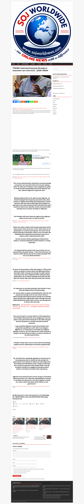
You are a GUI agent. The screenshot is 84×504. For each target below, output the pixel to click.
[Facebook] (15, 102)
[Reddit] (23, 102)
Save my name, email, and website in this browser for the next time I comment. (29, 469)
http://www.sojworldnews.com (24, 280)
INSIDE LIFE (55, 108)
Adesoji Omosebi (22, 73)
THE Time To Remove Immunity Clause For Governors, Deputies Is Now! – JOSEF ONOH (45, 426)
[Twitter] (19, 102)
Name (14, 459)
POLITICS (45, 64)
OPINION (39, 64)
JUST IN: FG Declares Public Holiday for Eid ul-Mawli (51, 497)
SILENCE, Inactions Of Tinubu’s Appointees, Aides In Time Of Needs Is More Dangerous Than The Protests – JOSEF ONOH (31, 427)
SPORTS (54, 110)
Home (13, 64)
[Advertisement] (32, 123)
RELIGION (54, 112)
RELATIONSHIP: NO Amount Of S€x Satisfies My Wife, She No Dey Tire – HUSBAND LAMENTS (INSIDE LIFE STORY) (31, 306)
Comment (14, 450)
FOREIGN (54, 113)
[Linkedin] (27, 102)
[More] (36, 102)
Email (14, 462)
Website (14, 465)
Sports (50, 64)
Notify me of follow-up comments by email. (22, 470)
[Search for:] (62, 69)
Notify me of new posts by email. (20, 472)
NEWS (18, 64)
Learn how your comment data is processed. (36, 478)
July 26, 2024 (16, 73)
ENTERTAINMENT (25, 64)
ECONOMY (33, 64)
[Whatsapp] (32, 102)
